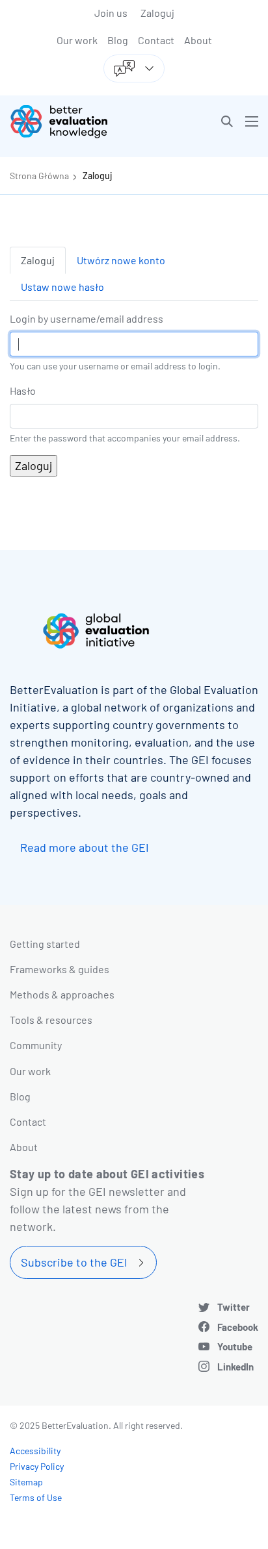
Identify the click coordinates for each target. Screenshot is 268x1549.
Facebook (237, 1327)
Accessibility (35, 1450)
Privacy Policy (37, 1466)
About (198, 40)
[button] (227, 121)
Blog (117, 40)
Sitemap (26, 1481)
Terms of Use (36, 1497)
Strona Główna (39, 175)
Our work (77, 40)
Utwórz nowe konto (121, 260)
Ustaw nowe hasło (62, 286)
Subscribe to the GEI (74, 1262)
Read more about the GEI (84, 847)
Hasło (23, 390)
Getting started (45, 943)
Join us (110, 12)
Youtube (234, 1346)
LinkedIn (235, 1366)
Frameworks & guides (59, 969)
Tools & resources (51, 1019)
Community (36, 1045)
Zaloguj (157, 12)
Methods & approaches (62, 994)
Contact (156, 40)
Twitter (233, 1307)
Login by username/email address (86, 318)
